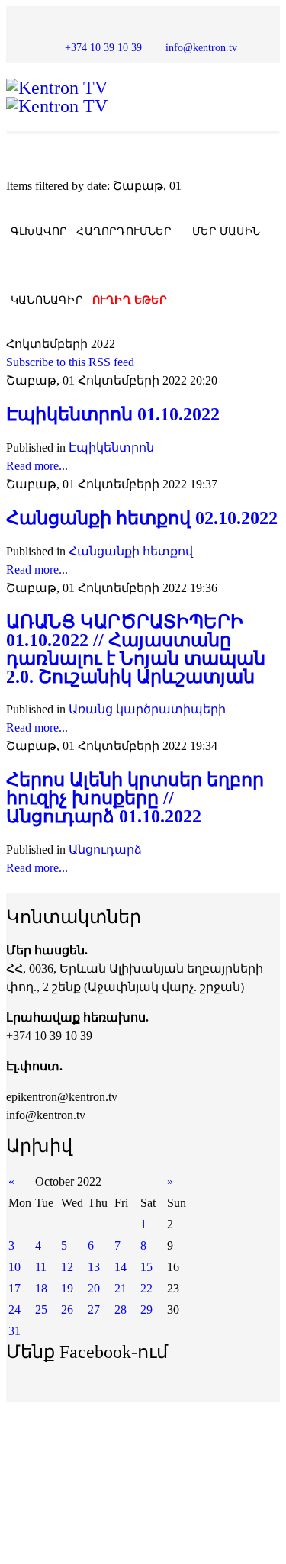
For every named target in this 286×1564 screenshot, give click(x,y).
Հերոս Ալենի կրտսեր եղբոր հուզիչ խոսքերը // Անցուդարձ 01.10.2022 (135, 798)
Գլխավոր (39, 231)
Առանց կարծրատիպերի (147, 709)
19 (67, 1288)
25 (41, 1309)
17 (14, 1288)
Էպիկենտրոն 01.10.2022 (113, 414)
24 (14, 1309)
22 (146, 1288)
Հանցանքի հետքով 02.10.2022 (142, 518)
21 (120, 1288)
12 (67, 1266)
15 (146, 1266)
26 (67, 1309)
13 (94, 1266)
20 (94, 1288)
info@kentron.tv (201, 47)
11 (41, 1266)
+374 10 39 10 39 (103, 47)
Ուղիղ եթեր (129, 300)
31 (14, 1330)
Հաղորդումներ (123, 231)
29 (146, 1309)
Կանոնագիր (47, 300)
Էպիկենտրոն (111, 447)
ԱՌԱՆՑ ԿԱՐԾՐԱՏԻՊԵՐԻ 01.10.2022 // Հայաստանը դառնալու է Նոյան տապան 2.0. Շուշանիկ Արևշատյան (135, 649)
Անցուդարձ (105, 849)
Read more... (37, 465)
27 (94, 1309)
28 (120, 1309)
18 (41, 1288)
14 (120, 1266)
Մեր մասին (226, 231)
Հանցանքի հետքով (131, 551)
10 (14, 1266)
